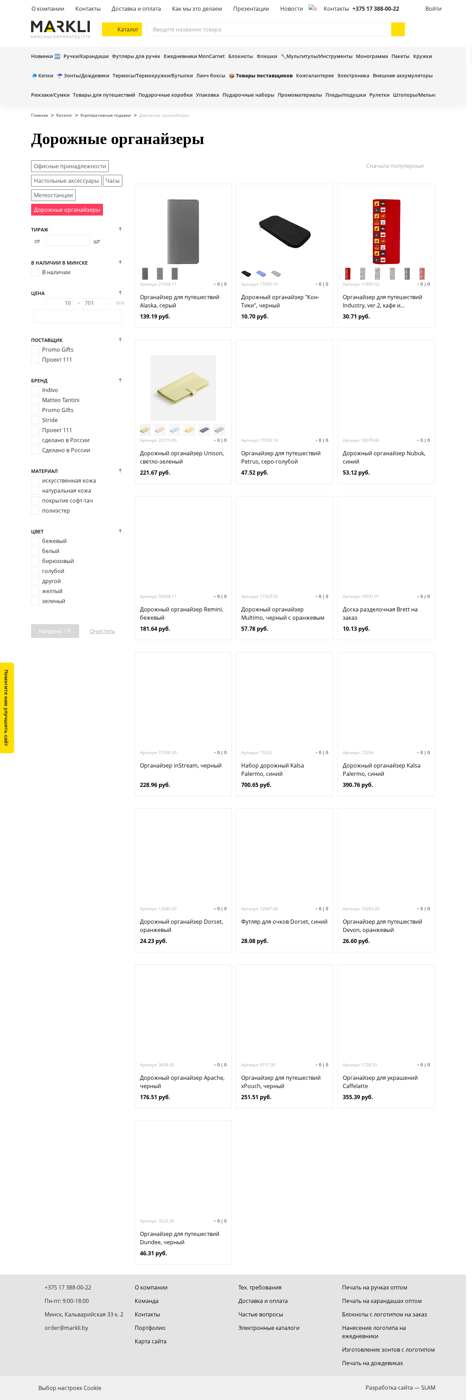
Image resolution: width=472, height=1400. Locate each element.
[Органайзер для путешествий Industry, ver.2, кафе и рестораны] (386, 231)
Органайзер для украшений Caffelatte (380, 1082)
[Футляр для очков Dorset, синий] (285, 856)
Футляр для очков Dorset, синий (284, 921)
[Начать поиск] (398, 29)
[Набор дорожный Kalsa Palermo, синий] (285, 700)
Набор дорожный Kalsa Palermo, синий (272, 770)
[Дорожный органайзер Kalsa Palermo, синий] (386, 700)
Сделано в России (66, 450)
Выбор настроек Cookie (69, 1388)
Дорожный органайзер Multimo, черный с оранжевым (282, 613)
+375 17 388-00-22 (375, 8)
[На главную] (60, 29)
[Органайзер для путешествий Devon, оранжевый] (386, 856)
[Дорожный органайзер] (285, 231)
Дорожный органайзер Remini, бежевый (181, 613)
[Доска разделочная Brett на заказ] (386, 544)
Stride (50, 420)
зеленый (53, 601)
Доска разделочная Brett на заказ (380, 613)
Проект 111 (57, 359)
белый (50, 551)
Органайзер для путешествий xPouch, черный (281, 1082)
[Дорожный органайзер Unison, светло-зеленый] (183, 387)
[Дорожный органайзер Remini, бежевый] (183, 544)
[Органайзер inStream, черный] (183, 700)
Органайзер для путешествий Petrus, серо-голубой (281, 457)
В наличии (56, 272)
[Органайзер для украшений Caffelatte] (386, 1012)
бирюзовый (58, 561)
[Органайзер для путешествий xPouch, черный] (285, 1012)
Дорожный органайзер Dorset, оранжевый (181, 926)
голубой (53, 571)
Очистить (102, 631)
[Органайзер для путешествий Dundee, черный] (183, 1168)
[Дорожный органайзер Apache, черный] (183, 1012)
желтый (52, 591)
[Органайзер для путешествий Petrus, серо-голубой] (285, 387)
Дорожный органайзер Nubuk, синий (384, 457)
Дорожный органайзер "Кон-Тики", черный (280, 301)
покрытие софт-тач (67, 500)
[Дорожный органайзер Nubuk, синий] (386, 387)
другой (51, 581)
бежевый (54, 541)
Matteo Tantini (60, 400)
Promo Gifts (58, 349)
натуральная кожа (66, 490)
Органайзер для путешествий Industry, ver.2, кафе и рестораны (382, 301)
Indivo (50, 390)
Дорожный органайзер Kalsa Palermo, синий (382, 770)
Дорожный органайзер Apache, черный (182, 1082)
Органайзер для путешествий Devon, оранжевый (382, 926)
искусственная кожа (69, 480)
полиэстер (56, 510)
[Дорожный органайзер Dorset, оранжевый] (183, 856)
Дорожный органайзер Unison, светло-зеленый (182, 457)
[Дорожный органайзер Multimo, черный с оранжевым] (285, 544)
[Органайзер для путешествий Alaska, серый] (183, 231)
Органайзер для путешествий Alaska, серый (179, 301)
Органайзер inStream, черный (180, 765)
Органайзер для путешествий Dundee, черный (179, 1238)
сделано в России (65, 440)
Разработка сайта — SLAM (400, 1387)
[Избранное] (414, 29)
